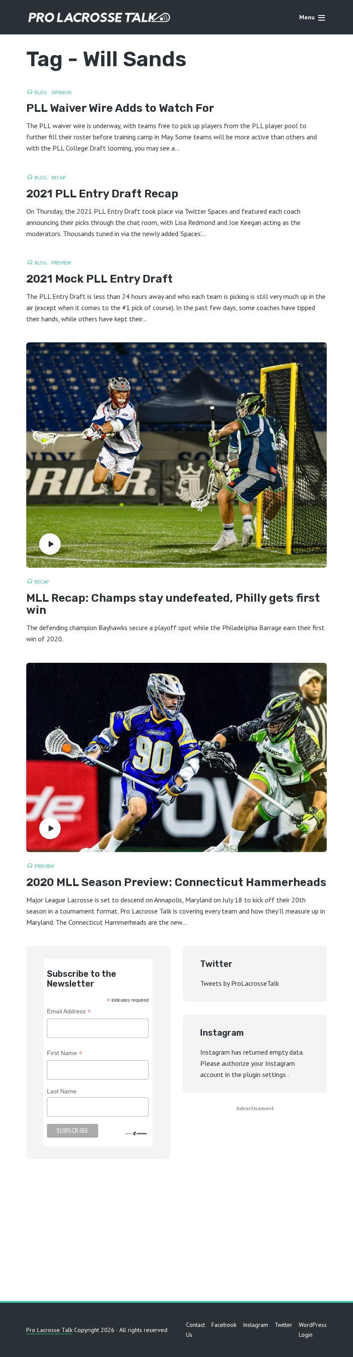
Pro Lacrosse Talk (49, 1330)
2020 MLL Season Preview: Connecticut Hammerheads (176, 883)
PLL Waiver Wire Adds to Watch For (120, 108)
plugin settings (265, 1074)
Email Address (69, 1012)
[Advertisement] (176, 1232)
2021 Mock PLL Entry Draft (99, 279)
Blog (40, 92)
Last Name (62, 1091)
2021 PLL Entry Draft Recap (102, 194)
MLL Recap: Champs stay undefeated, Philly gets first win (173, 604)
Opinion (61, 92)
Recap (58, 177)
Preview (61, 262)
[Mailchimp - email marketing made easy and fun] (136, 1132)
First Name (64, 1054)
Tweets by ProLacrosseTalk (239, 983)
